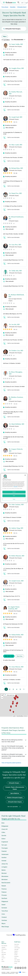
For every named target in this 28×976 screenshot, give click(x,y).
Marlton (4, 870)
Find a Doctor (5, 7)
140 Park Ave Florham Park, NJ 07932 (12, 81)
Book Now (19, 656)
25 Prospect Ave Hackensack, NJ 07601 (13, 624)
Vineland (4, 917)
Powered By (9, 935)
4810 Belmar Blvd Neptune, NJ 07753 (12, 314)
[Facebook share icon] (15, 968)
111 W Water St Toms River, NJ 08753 (12, 206)
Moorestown (5, 876)
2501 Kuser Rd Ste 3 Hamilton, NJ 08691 (13, 234)
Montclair (4, 873)
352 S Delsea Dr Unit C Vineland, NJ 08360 (14, 386)
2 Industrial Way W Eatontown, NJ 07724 (13, 260)
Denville (4, 835)
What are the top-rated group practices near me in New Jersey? (12, 741)
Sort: (17, 39)
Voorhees (4, 920)
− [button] (2, 698)
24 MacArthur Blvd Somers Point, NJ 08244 (14, 106)
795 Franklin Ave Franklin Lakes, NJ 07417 (13, 59)
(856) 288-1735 (9, 656)
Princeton (4, 895)
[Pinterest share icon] (25, 968)
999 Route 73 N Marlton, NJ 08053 (11, 363)
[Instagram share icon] (18, 968)
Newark (4, 886)
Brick (3, 823)
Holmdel (4, 860)
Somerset (4, 908)
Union (3, 914)
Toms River (5, 911)
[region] (14, 488)
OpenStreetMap (20, 716)
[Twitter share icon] (23, 968)
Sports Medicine (14, 793)
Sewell (3, 904)
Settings (14, 499)
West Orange (5, 926)
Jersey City (5, 864)
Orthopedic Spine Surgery (15, 802)
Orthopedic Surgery (14, 783)
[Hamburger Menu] (4, 2)
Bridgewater (5, 826)
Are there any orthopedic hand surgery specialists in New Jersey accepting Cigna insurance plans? (13, 756)
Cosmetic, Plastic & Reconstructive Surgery (14, 788)
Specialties (12, 7)
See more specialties (13, 806)
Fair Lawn (4, 845)
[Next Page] (23, 689)
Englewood (5, 842)
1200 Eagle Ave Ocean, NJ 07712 (11, 596)
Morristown (5, 879)
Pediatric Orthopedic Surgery (14, 797)
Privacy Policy (15, 486)
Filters (5, 36)
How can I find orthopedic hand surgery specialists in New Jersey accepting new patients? (13, 748)
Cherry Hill (4, 829)
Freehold (4, 851)
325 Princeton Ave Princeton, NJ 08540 (13, 157)
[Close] (25, 475)
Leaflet (14, 716)
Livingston (4, 867)
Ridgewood (5, 901)
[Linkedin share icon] (20, 968)
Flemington (5, 848)
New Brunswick (6, 882)
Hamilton (4, 857)
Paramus (4, 889)
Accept (14, 495)
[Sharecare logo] (14, 967)
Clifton (3, 832)
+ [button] (2, 695)
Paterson (4, 892)
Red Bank (4, 898)
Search (18, 2)
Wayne (3, 923)
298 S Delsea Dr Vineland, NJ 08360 (12, 517)
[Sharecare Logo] (10, 2)
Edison (3, 839)
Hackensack (5, 854)
